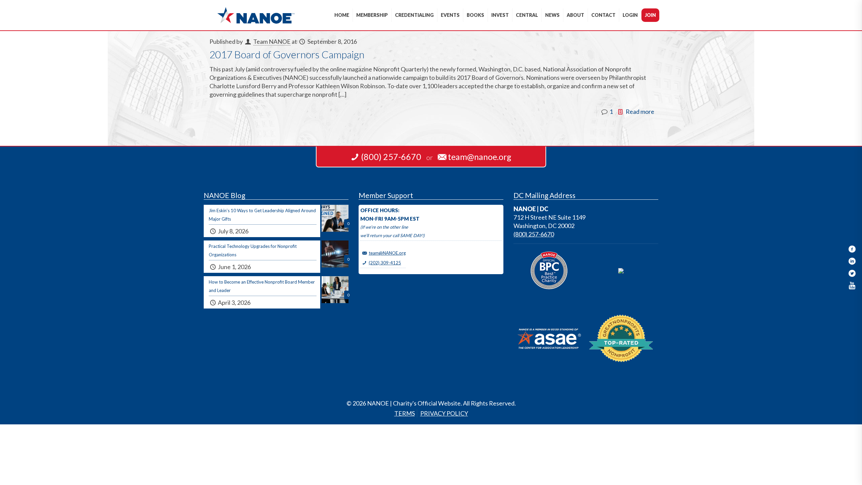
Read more (640, 111)
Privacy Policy (444, 413)
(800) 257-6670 (533, 234)
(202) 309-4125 (385, 262)
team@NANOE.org (387, 253)
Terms (404, 413)
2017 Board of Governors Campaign (286, 54)
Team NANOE (272, 41)
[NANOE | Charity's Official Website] (255, 15)
